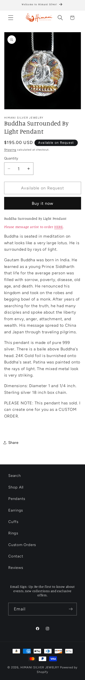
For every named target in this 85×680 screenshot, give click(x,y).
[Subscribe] (71, 609)
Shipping (10, 149)
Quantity (11, 158)
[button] (11, 18)
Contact (15, 556)
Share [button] (13, 442)
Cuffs (13, 521)
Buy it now (42, 203)
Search (14, 475)
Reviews (15, 567)
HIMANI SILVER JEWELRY (39, 667)
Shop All (16, 487)
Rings (13, 533)
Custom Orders (22, 545)
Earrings (15, 510)
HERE (58, 227)
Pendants (16, 498)
